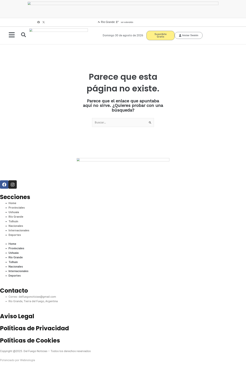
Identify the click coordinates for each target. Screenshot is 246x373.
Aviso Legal (17, 316)
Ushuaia (14, 212)
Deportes (15, 235)
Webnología (27, 360)
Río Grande (16, 216)
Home (12, 203)
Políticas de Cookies (30, 340)
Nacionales (16, 226)
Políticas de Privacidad (34, 328)
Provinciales (17, 207)
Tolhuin (13, 221)
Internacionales (19, 230)
